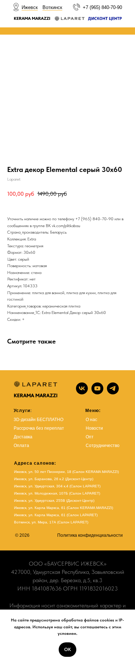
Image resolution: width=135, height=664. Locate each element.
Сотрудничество (103, 445)
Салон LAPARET (82, 515)
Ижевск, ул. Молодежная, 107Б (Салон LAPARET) (57, 493)
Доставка (23, 436)
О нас (91, 419)
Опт (90, 436)
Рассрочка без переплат (39, 428)
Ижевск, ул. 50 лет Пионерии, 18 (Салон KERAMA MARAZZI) (66, 472)
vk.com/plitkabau (66, 225)
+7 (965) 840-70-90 (102, 7)
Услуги (22, 410)
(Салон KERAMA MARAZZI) (90, 508)
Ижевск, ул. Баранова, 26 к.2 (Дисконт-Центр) (53, 479)
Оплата (21, 445)
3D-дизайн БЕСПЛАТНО (38, 419)
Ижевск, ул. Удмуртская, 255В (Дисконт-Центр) (54, 501)
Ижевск (30, 7)
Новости (94, 428)
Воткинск (52, 7)
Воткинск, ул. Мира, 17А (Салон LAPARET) (51, 522)
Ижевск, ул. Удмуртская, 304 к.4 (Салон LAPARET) (57, 486)
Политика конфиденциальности (90, 535)
